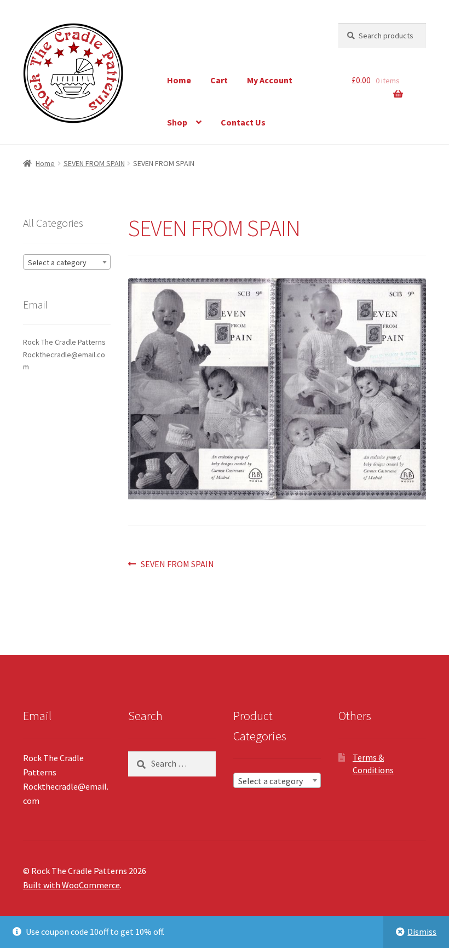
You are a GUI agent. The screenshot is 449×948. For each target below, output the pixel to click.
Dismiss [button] (421, 931)
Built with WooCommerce (71, 885)
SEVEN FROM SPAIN (94, 163)
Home (179, 80)
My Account (269, 80)
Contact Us (243, 122)
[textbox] (67, 262)
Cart (219, 80)
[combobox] (67, 262)
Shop (177, 122)
